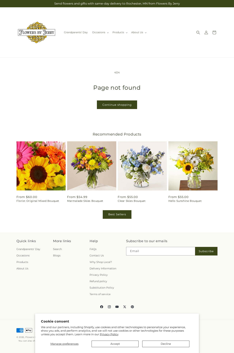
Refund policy (98, 281)
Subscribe (206, 251)
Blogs (57, 255)
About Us (22, 268)
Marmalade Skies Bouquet (85, 201)
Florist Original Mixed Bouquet (37, 201)
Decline (166, 344)
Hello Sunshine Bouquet (185, 201)
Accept (115, 344)
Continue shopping (117, 104)
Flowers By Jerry (34, 337)
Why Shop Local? (101, 262)
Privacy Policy (109, 334)
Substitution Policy (102, 287)
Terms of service (100, 294)
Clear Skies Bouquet (132, 201)
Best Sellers (117, 214)
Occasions (23, 255)
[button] (100, 32)
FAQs (93, 249)
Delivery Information (103, 268)
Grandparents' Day (28, 249)
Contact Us (97, 255)
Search (57, 249)
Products (22, 262)
